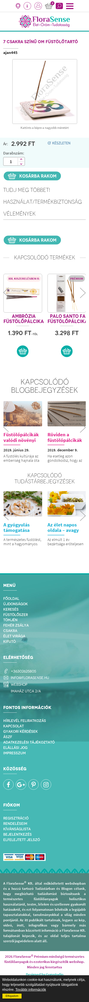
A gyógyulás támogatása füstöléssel (16, 530)
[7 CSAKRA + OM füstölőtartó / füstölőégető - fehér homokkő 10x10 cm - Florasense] (45, 91)
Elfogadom (12, 995)
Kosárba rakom (37, 176)
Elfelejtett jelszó (21, 840)
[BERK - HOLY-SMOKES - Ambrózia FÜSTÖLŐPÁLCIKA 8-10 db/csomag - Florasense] (22, 293)
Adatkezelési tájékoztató (29, 742)
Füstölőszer (15, 615)
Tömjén (10, 620)
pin (33, 784)
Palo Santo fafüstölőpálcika (68, 319)
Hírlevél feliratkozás (24, 720)
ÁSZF (7, 737)
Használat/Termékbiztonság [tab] (42, 202)
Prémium (76, 278)
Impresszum (14, 753)
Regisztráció (16, 818)
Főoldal (11, 598)
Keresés (11, 609)
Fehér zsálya (16, 625)
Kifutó (9, 641)
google (21, 784)
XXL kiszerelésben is (23, 278)
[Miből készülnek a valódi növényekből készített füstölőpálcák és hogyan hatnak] (22, 414)
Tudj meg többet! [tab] (26, 190)
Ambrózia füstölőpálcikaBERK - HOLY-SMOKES (23, 319)
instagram (46, 784)
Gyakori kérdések (20, 731)
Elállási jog (15, 747)
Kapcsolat (13, 726)
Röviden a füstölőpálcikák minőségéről (65, 440)
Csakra (10, 631)
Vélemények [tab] (19, 213)
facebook (8, 784)
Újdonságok (15, 604)
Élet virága (14, 636)
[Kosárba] (23, 351)
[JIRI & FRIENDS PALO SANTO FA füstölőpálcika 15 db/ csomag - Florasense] (67, 293)
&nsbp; (38, 6)
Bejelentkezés (17, 834)
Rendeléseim (15, 823)
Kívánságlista (17, 829)
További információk (30, 989)
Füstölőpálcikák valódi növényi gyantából (21, 440)
